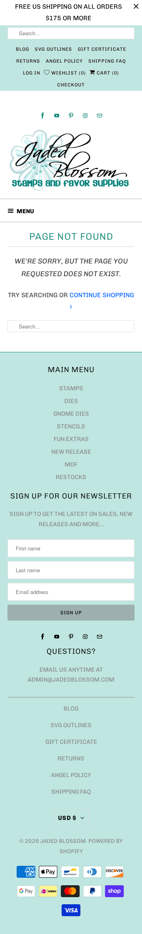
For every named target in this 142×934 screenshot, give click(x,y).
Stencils (71, 426)
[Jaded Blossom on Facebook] (42, 115)
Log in (31, 73)
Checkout (71, 85)
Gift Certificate (102, 49)
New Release (71, 451)
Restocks (71, 477)
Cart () (107, 73)
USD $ (67, 817)
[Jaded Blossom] (71, 160)
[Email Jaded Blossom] (99, 115)
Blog (22, 49)
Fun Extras (71, 439)
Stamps (71, 388)
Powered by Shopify (91, 846)
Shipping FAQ (107, 61)
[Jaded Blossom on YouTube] (57, 115)
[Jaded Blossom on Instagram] (85, 115)
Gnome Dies (71, 413)
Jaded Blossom (63, 841)
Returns (28, 61)
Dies (71, 401)
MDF (71, 464)
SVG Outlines (53, 49)
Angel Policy (64, 61)
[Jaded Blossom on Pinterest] (71, 115)
